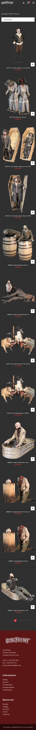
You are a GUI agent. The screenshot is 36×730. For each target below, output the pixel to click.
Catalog (5, 680)
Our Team (6, 709)
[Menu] (33, 2)
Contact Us (6, 714)
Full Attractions (7, 690)
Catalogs (5, 707)
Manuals (5, 704)
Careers (5, 712)
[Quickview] (33, 64)
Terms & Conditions (28, 727)
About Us (6, 682)
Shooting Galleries (8, 687)
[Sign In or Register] (23, 3)
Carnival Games (7, 685)
